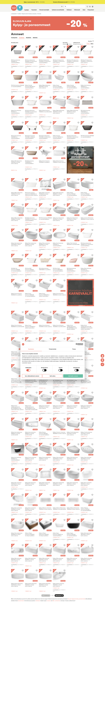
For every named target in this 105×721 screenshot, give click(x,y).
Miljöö (92, 43)
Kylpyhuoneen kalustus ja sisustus (29, 13)
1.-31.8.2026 (34, 2)
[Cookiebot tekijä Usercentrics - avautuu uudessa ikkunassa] (77, 344)
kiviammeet (21, 600)
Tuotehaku (21, 37)
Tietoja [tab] (74, 349)
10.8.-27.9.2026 (64, 2)
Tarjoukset (34, 10)
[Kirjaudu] (92, 6)
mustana (48, 600)
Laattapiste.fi (14, 13)
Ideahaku (35, 37)
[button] (102, 364)
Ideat (84, 10)
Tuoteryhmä (14, 37)
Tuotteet (26, 10)
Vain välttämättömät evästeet (32, 376)
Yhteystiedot (90, 10)
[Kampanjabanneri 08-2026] (52, 23)
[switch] (44, 370)
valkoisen (38, 600)
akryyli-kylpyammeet (73, 599)
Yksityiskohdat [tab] (52, 349)
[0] (90, 6)
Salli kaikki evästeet (73, 376)
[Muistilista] (87, 6)
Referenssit (77, 10)
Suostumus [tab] (31, 349)
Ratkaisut (69, 10)
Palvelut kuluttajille (44, 10)
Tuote (88, 43)
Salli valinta (52, 376)
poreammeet (82, 599)
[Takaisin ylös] (103, 719)
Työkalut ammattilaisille (58, 10)
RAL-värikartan (56, 600)
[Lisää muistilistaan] (91, 19)
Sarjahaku (28, 37)
